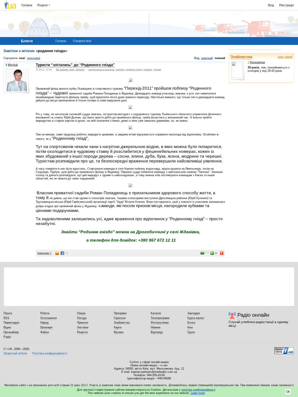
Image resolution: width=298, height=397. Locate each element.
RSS (6, 318)
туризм (157, 69)
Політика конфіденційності (49, 353)
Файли (44, 332)
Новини (155, 327)
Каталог (156, 313)
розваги (147, 69)
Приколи (82, 322)
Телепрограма (160, 318)
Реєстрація (286, 5)
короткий (207, 58)
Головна (26, 5)
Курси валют (195, 318)
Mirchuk (13, 64)
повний (220, 58)
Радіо (7, 336)
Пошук (81, 313)
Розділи (42, 5)
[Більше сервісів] (67, 253)
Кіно (190, 327)
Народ (44, 322)
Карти (118, 327)
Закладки (193, 313)
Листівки (82, 327)
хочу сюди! (285, 56)
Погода (81, 318)
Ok (288, 391)
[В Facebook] (62, 253)
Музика (118, 332)
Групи (191, 332)
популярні (33, 58)
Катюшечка (257, 62)
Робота (45, 313)
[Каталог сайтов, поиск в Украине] (284, 349)
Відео (7, 327)
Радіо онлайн (253, 315)
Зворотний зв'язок (15, 353)
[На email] (57, 253)
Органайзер (11, 332)
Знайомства (241, 57)
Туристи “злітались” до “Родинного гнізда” (75, 65)
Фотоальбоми (160, 322)
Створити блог (82, 41)
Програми (120, 313)
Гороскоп (120, 318)
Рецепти (82, 332)
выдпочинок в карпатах (102, 69)
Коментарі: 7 (44, 253)
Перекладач (11, 322)
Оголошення (48, 318)
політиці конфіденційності (198, 389)
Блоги (191, 322)
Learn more (198, 393)
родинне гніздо (134, 69)
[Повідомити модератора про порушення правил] (221, 253)
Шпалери (46, 327)
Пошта (7, 313)
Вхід (271, 5)
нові (22, 58)
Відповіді (157, 332)
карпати (120, 69)
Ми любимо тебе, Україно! (70, 69)
